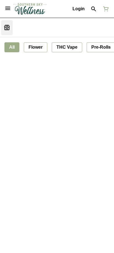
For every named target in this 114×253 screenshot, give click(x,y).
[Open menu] (7, 8)
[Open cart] (105, 9)
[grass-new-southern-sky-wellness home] (29, 9)
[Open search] (94, 9)
